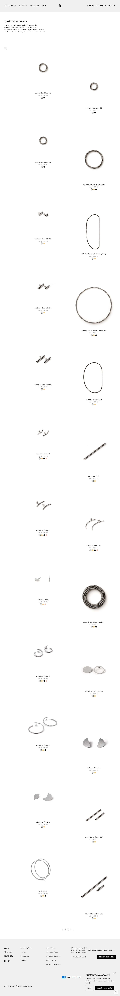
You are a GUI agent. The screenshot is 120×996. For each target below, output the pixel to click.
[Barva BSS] (44, 97)
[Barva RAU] (46, 458)
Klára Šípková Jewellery (8, 952)
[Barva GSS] (94, 189)
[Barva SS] (42, 97)
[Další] (73, 929)
